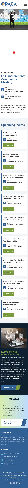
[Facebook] (8, 483)
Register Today (9, 387)
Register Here (9, 145)
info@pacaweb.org (9, 464)
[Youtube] (14, 483)
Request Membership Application (11, 422)
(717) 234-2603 (8, 460)
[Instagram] (17, 483)
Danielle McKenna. (13, 112)
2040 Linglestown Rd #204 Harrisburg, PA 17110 (12, 455)
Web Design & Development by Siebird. (14, 479)
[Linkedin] (20, 483)
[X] (11, 483)
